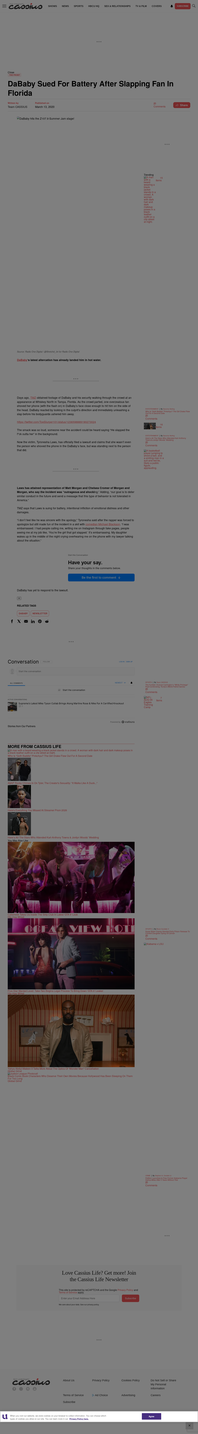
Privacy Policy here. (79, 1418)
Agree (151, 1416)
